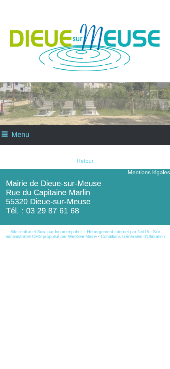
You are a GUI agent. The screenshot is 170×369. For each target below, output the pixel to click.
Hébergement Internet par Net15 (118, 231)
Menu (20, 135)
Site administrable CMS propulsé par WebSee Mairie (83, 234)
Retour (85, 161)
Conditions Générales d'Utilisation (133, 236)
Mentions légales (149, 172)
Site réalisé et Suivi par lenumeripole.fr (46, 231)
